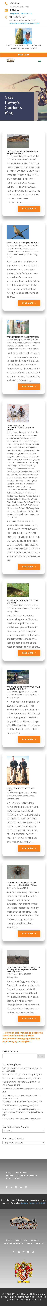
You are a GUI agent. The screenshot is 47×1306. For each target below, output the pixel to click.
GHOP (42, 1203)
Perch (24, 493)
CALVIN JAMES (30, 447)
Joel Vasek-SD (12, 474)
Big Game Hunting (28, 441)
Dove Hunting (28, 248)
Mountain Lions (13, 799)
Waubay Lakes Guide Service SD (26, 514)
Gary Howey (13, 156)
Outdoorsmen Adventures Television (21, 490)
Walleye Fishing (13, 611)
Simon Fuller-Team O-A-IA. (28, 502)
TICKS (25, 888)
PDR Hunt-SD (33, 694)
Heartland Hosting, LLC (29, 1203)
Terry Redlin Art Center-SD (20, 511)
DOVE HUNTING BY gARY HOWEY (23, 243)
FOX (32, 796)
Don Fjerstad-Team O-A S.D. (25, 453)
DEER (25, 694)
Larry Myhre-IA (32, 349)
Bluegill (28, 444)
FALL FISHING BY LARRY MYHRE (23, 337)
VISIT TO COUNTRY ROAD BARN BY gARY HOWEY (22, 153)
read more (27, 209)
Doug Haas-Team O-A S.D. (17, 456)
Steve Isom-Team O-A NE (17, 505)
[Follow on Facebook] (7, 1187)
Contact (19, 1178)
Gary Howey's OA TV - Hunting (18, 465)
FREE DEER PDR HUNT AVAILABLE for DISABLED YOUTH (23, 688)
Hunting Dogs (24, 254)
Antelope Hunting (30, 435)
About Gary (21, 1172)
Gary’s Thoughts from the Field (27, 471)
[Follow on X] (26, 1187)
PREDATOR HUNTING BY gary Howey (21, 789)
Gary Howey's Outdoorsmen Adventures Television (21, 468)
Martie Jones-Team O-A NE (20, 477)
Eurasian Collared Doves (16, 251)
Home (9, 1172)
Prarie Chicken (19, 496)
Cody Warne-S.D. (28, 450)
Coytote (26, 796)
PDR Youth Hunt (13, 697)
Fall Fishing (18, 346)
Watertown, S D (29, 159)
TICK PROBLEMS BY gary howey (21, 882)
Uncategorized (12, 977)
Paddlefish (11, 493)
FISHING (27, 346)
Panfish (18, 493)
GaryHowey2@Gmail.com (21, 13)
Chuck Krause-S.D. (14, 450)
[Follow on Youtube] (21, 1187)
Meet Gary (23, 54)
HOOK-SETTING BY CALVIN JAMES (16, 1119)
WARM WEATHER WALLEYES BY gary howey (22, 602)
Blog (8, 1178)
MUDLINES (34, 608)
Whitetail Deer (12, 517)
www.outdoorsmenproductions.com (24, 23)
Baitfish (26, 608)
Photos (10, 1175)
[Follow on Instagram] (16, 1187)
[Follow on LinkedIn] (11, 1187)
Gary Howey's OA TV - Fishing (26, 462)
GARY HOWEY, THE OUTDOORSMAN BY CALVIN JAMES (20, 428)
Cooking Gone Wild (27, 1175)
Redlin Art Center (20, 499)
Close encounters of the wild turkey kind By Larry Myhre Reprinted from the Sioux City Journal (23, 969)
